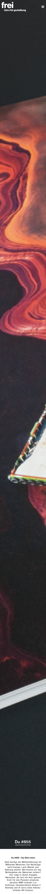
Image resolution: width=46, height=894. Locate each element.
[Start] (13, 3)
